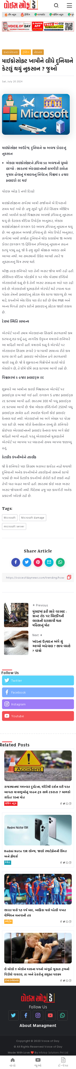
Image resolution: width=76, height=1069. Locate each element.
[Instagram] (38, 704)
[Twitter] (38, 680)
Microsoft (10, 518)
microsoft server (14, 526)
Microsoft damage (32, 518)
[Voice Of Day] (38, 997)
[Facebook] (38, 692)
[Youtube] (38, 716)
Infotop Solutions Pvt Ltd (53, 1052)
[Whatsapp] (62, 1015)
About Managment (38, 1025)
